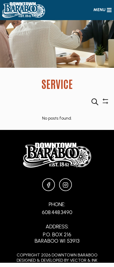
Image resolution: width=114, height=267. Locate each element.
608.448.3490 (57, 212)
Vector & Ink (83, 260)
